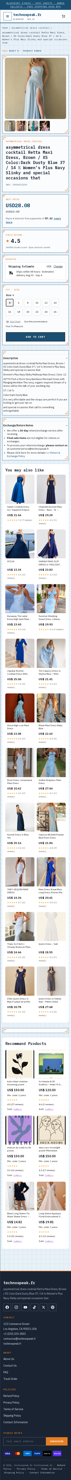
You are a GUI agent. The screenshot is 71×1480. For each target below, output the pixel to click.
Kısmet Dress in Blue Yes (18, 836)
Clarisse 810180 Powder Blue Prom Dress (51, 836)
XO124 (10, 561)
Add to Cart (35, 336)
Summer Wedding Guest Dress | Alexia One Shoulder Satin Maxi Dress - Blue (49, 618)
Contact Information (15, 1422)
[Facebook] (7, 1307)
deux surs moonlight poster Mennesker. (49, 1149)
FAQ (5, 1372)
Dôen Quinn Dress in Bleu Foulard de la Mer (18, 1000)
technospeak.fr (27, 16)
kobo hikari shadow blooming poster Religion (17, 1083)
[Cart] (63, 16)
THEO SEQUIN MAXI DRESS (17, 891)
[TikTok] (34, 1307)
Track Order (10, 1379)
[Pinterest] (52, 1307)
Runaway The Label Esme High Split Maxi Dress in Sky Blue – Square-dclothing (18, 618)
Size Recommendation (36, 321)
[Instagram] (16, 1307)
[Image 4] (44, 126)
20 (27, 311)
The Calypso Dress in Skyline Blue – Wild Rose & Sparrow (50, 672)
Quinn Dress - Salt (48, 943)
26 (55, 311)
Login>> (18, 1109)
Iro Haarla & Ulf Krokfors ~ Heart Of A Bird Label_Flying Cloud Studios (51, 1083)
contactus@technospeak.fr (19, 1338)
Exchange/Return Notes (18, 425)
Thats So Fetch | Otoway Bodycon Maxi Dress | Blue (18, 945)
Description (10, 358)
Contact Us (10, 1365)
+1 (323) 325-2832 (14, 1333)
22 (36, 311)
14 (55, 302)
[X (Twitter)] (43, 1307)
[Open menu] (7, 16)
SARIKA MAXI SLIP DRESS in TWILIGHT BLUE (49, 563)
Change (58, 266)
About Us (8, 1359)
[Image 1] (10, 126)
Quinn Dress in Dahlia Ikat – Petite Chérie (50, 1000)
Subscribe (57, 1441)
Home (5, 28)
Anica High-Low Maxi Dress (18, 727)
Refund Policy (11, 1396)
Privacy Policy (11, 1402)
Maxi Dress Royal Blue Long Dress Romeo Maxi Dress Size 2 (51, 891)
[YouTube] (25, 1307)
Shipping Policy (12, 1415)
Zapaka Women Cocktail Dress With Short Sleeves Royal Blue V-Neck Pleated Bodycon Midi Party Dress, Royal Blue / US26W (17, 672)
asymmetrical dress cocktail (31, 28)
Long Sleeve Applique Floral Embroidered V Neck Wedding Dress (50, 1215)
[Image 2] (21, 126)
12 (46, 302)
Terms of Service (13, 1409)
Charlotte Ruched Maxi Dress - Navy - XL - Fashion (50, 508)
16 (9, 311)
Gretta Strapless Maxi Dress (50, 782)
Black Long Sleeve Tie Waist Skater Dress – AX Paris (18, 1215)
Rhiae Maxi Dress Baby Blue (50, 727)
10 (36, 302)
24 (46, 311)
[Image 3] (33, 126)
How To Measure (14, 326)
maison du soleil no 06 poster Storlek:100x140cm (19, 1149)
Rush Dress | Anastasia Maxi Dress (19, 782)
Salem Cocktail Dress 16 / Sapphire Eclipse (18, 508)
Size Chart (15, 321)
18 (18, 311)
